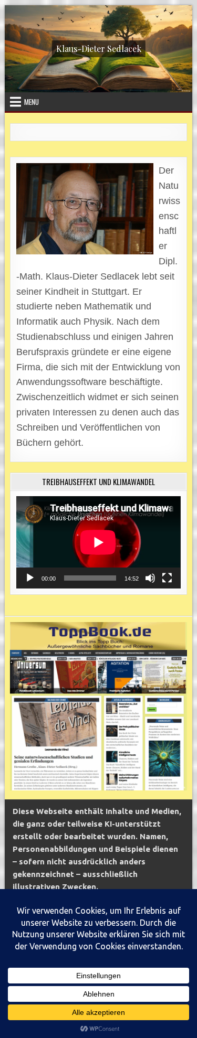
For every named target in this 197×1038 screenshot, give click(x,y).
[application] (98, 542)
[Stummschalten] (150, 578)
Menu (31, 102)
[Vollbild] (167, 578)
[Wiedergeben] (30, 578)
